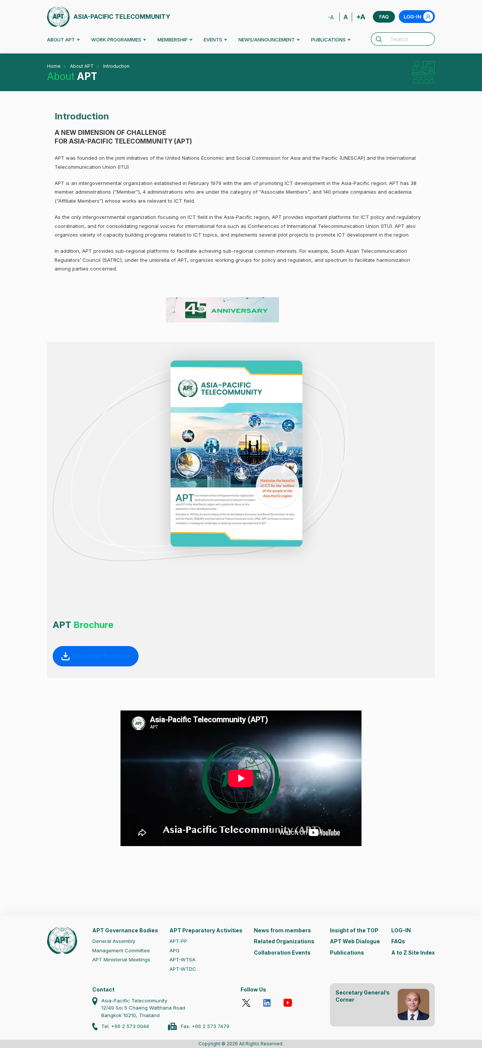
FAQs (398, 941)
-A (331, 17)
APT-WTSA (182, 959)
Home (54, 66)
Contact (103, 989)
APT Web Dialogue (355, 941)
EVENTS (213, 40)
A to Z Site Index (413, 952)
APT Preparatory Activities (206, 930)
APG (174, 950)
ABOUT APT (61, 40)
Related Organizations (284, 941)
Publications (347, 952)
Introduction (116, 66)
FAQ (384, 17)
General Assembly (113, 941)
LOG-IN (412, 17)
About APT (82, 66)
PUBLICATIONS (328, 40)
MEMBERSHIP (172, 40)
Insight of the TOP (354, 930)
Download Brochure (101, 656)
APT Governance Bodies (125, 930)
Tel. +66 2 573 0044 (125, 1026)
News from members (282, 930)
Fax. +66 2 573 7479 (205, 1026)
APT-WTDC (182, 969)
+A (360, 17)
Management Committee (121, 950)
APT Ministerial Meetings (121, 959)
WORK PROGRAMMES (116, 40)
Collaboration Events (282, 952)
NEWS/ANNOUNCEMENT (266, 40)
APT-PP (178, 941)
